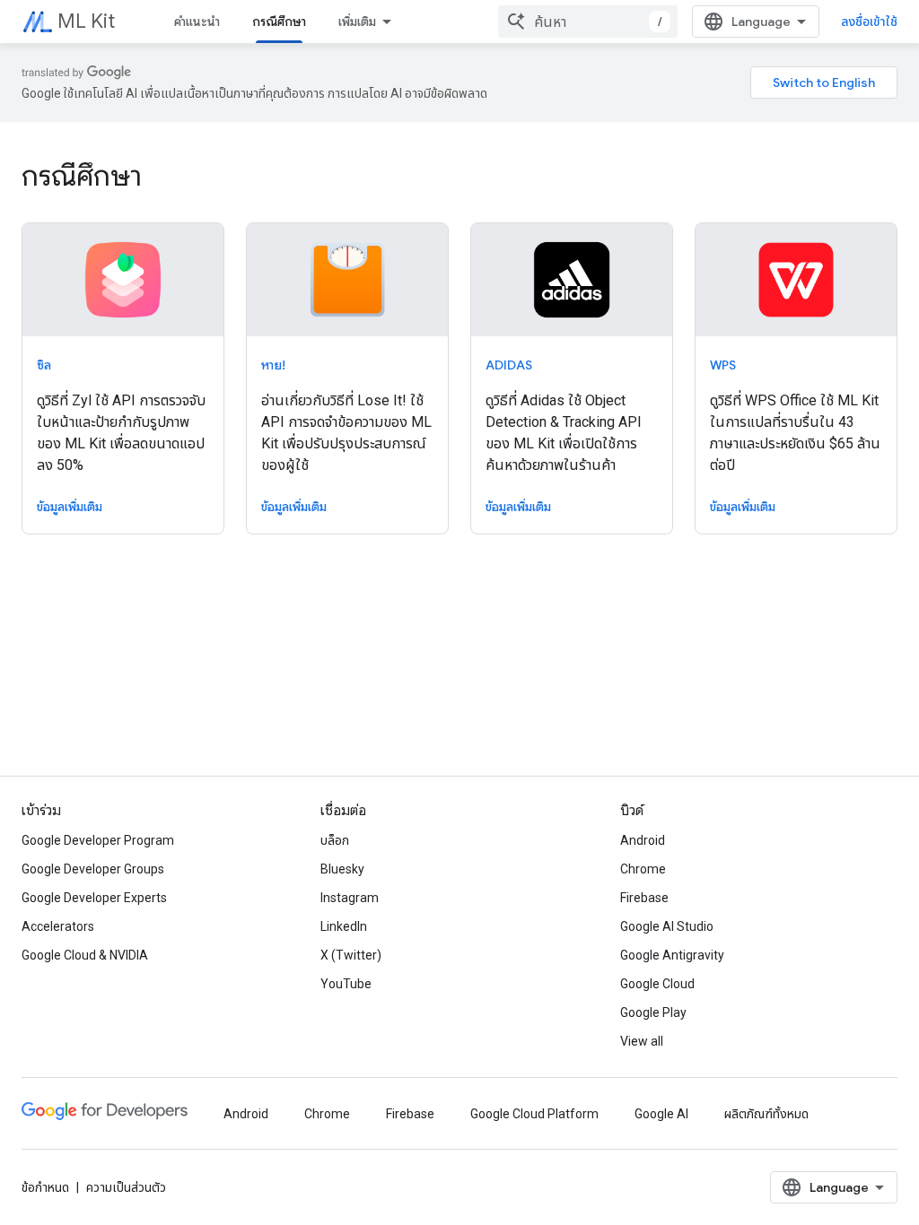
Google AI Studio (666, 926)
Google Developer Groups (93, 869)
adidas (509, 365)
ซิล (44, 365)
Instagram (349, 898)
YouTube (346, 984)
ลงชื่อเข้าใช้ (869, 21)
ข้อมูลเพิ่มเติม (69, 507)
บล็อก (334, 840)
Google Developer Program (98, 840)
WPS (723, 365)
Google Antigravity (672, 955)
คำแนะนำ (197, 21)
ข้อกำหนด (45, 1187)
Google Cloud (657, 984)
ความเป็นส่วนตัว (126, 1187)
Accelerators (58, 926)
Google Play (653, 1012)
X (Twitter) (350, 955)
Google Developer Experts (94, 898)
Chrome (643, 869)
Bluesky (342, 869)
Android (642, 840)
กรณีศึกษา (279, 21)
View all (641, 1041)
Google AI (661, 1114)
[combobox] (588, 21)
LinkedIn (343, 926)
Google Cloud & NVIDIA (85, 955)
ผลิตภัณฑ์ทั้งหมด (766, 1114)
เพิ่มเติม (357, 21)
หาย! (273, 365)
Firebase (644, 898)
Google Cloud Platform (534, 1114)
